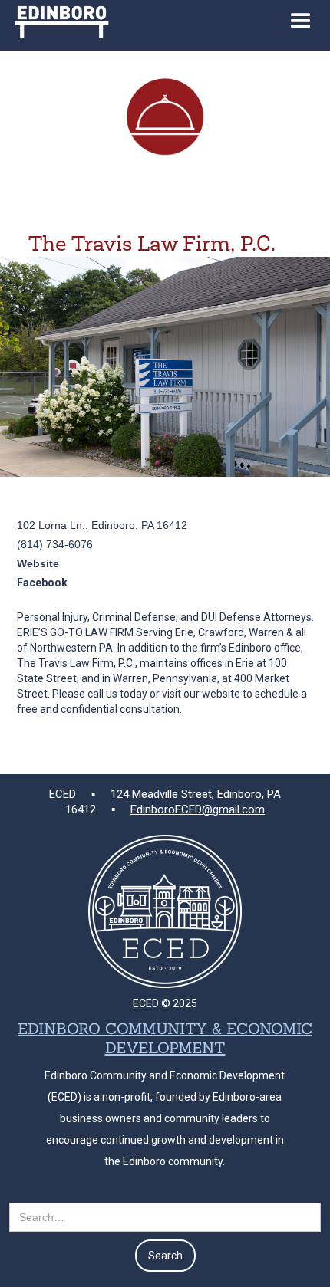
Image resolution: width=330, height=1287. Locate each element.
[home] (58, 19)
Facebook (42, 582)
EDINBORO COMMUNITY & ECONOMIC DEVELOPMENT (165, 1038)
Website (38, 563)
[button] (301, 25)
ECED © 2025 (165, 1003)
